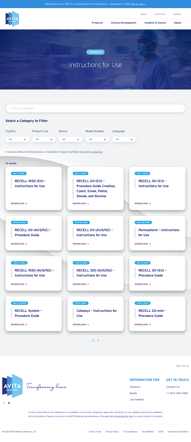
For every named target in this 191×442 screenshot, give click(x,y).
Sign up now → (138, 4)
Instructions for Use (124, 416)
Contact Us (96, 152)
